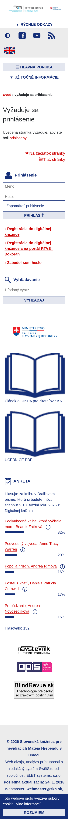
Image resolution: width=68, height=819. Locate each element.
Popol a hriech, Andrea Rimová (31, 566)
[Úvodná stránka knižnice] (34, 8)
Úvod (7, 95)
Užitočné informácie (34, 77)
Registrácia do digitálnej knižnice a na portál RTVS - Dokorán (29, 248)
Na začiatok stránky (47, 153)
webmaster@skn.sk (44, 789)
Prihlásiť (34, 215)
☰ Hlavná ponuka (34, 67)
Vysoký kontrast (7, 35)
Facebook (22, 35)
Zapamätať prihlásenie (24, 206)
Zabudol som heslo (24, 263)
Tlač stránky (54, 159)
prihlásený (18, 138)
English (9, 50)
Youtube (36, 35)
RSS (51, 35)
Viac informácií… (30, 804)
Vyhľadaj (34, 300)
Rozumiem (34, 813)
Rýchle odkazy (34, 24)
